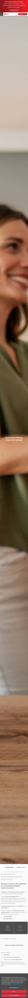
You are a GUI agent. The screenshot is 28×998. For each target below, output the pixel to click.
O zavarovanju (9, 867)
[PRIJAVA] (16, 14)
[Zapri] (26, 975)
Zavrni (14, 991)
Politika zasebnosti (15, 984)
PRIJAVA (16, 14)
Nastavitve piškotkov (14, 987)
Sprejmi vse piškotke (14, 995)
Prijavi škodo (14, 10)
